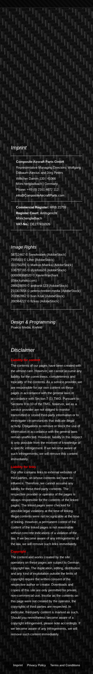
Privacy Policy (36, 665)
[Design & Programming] (12, 316)
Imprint (18, 665)
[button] (25, 6)
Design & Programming (33, 322)
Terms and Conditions (65, 665)
